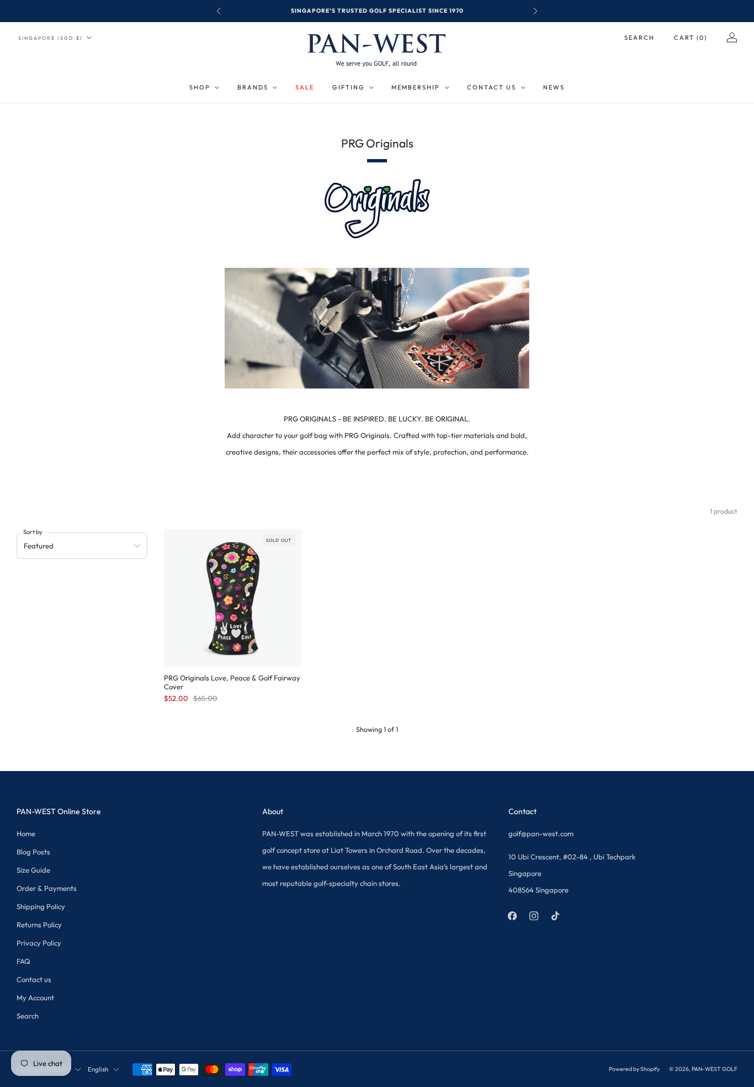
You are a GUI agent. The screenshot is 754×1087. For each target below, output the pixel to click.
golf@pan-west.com (541, 833)
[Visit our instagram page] (534, 915)
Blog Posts (33, 851)
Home (26, 833)
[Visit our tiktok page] (555, 915)
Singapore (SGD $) (50, 38)
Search (639, 37)
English (98, 1069)
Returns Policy (39, 924)
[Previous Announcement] (218, 11)
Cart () (690, 37)
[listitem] (377, 11)
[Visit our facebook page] (512, 915)
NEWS (554, 87)
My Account (35, 997)
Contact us (34, 979)
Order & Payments (47, 888)
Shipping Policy (41, 906)
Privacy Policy (39, 942)
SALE (304, 87)
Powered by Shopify (634, 1069)
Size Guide (33, 870)
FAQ (23, 961)
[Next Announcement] (535, 11)
